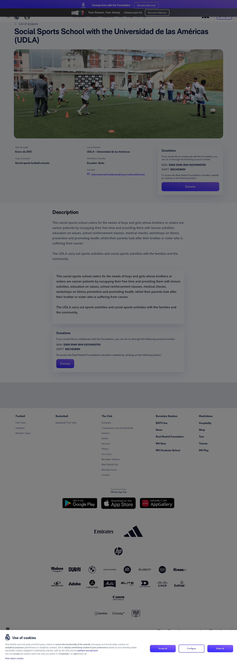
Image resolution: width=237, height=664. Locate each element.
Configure (191, 648)
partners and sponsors (88, 650)
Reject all (220, 648)
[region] (118, 647)
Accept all (162, 648)
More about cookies (14, 658)
